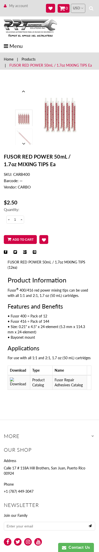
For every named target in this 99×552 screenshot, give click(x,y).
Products (29, 59)
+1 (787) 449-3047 (19, 491)
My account (18, 6)
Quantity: (11, 209)
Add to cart (23, 239)
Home (8, 59)
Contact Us (78, 547)
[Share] (5, 252)
